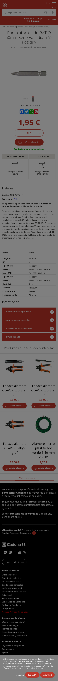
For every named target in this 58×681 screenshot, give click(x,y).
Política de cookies (37, 668)
